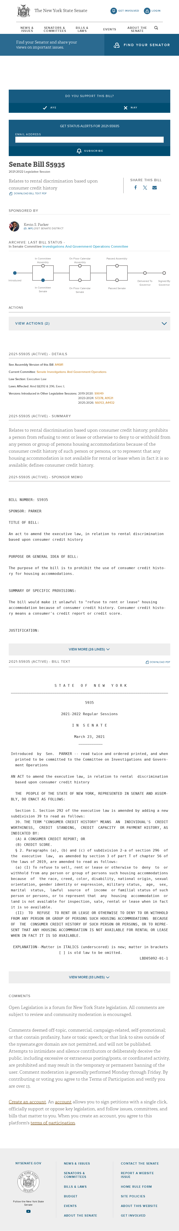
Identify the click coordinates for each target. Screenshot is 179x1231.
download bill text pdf (30, 193)
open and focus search (156, 29)
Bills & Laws (82, 29)
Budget (71, 1196)
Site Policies (133, 1196)
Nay (134, 107)
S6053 (99, 402)
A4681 (59, 364)
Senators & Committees (54, 29)
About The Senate (137, 29)
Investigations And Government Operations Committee (85, 246)
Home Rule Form (136, 1186)
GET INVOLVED (133, 1215)
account (63, 1102)
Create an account (27, 1102)
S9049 (99, 393)
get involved (128, 11)
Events (109, 29)
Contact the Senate (140, 1163)
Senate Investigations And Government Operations (72, 372)
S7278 (99, 398)
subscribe (93, 151)
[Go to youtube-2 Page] (28, 1211)
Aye (53, 107)
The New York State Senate (60, 11)
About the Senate (80, 1215)
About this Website (139, 1206)
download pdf (160, 662)
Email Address (28, 134)
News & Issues (27, 29)
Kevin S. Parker (36, 225)
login (156, 11)
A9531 (109, 398)
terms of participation (53, 1123)
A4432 (109, 402)
